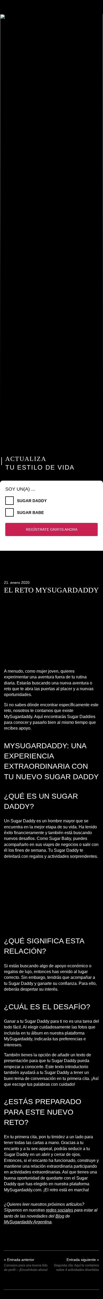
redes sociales (59, 1210)
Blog (59, 1216)
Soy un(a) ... (20, 489)
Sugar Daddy (32, 500)
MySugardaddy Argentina (28, 1222)
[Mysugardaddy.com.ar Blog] (51, 7)
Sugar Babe (30, 512)
